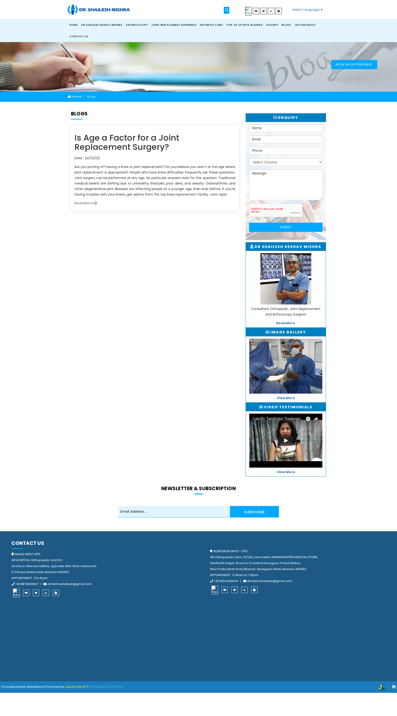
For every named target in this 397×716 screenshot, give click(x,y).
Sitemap (94, 687)
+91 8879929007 (26, 584)
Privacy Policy (113, 687)
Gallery (272, 25)
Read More (84, 203)
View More (286, 398)
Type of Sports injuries (244, 25)
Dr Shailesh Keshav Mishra (101, 25)
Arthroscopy (136, 25)
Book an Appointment (354, 64)
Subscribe (254, 512)
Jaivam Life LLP (75, 687)
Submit (286, 227)
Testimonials (305, 25)
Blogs (286, 25)
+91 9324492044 (226, 581)
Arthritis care (211, 25)
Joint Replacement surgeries (173, 25)
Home (73, 25)
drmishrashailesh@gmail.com (69, 584)
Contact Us (78, 36)
